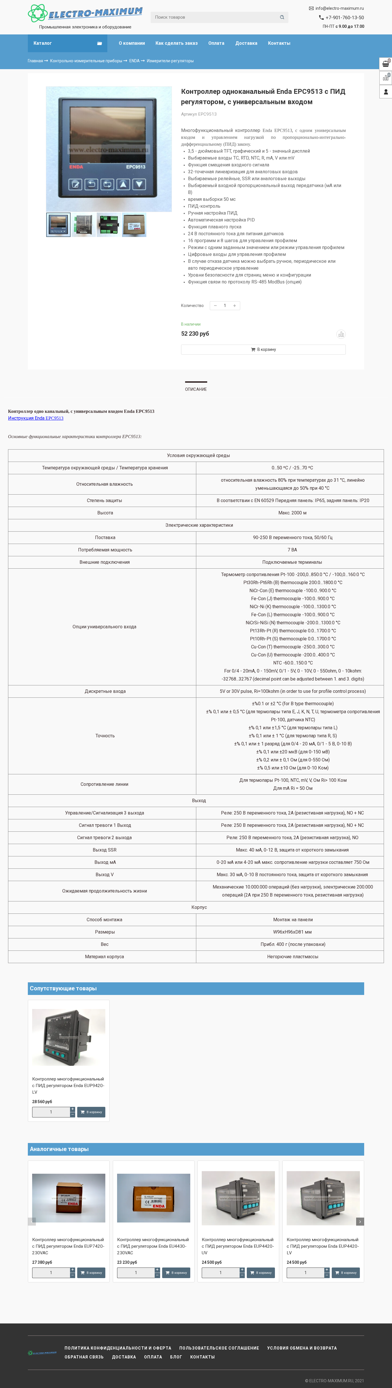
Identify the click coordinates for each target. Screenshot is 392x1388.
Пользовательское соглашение (219, 1348)
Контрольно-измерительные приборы (86, 61)
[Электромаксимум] (85, 13)
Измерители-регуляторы (170, 61)
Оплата (216, 43)
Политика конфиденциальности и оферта (118, 1348)
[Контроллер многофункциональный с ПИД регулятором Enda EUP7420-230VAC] (68, 1199)
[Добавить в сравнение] (341, 334)
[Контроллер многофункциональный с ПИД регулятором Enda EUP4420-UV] (238, 1199)
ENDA (135, 61)
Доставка (246, 43)
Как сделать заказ (177, 43)
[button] (32, 1222)
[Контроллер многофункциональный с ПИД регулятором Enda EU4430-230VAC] (153, 1199)
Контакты (279, 43)
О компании (132, 43)
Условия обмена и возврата (302, 1348)
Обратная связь (84, 1357)
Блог (176, 1357)
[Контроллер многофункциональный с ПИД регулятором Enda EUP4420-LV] (323, 1199)
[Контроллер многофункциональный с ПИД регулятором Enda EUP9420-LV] (68, 1038)
